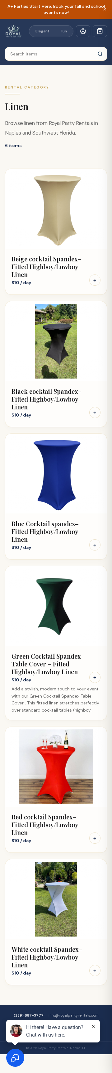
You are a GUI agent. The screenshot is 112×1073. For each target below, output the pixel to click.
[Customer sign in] (83, 31)
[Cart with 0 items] (100, 31)
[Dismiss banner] (104, 9)
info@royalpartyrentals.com (74, 1015)
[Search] (100, 54)
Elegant (42, 31)
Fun (64, 31)
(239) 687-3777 (29, 1015)
